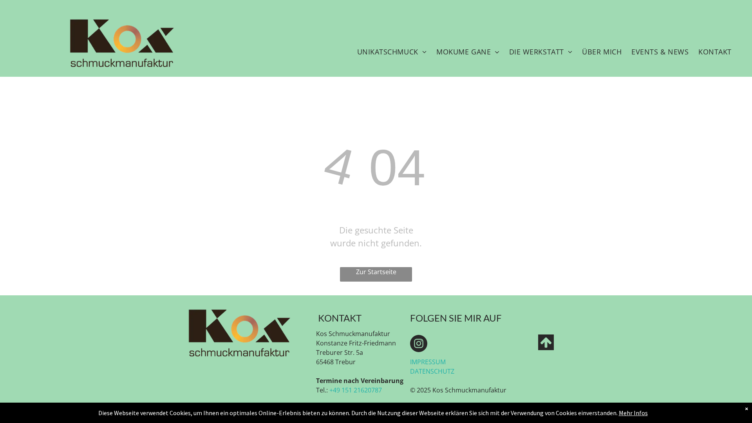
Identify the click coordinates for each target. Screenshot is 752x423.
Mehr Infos (633, 413)
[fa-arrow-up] (546, 347)
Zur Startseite (376, 272)
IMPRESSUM (428, 362)
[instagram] (418, 344)
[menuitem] (392, 52)
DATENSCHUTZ (432, 371)
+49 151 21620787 (355, 390)
